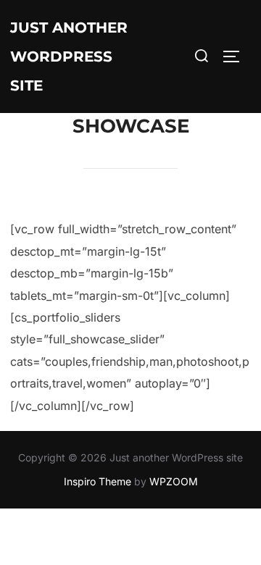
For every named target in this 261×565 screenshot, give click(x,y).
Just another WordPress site (69, 56)
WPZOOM (173, 481)
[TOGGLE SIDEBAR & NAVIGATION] (236, 56)
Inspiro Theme (97, 481)
